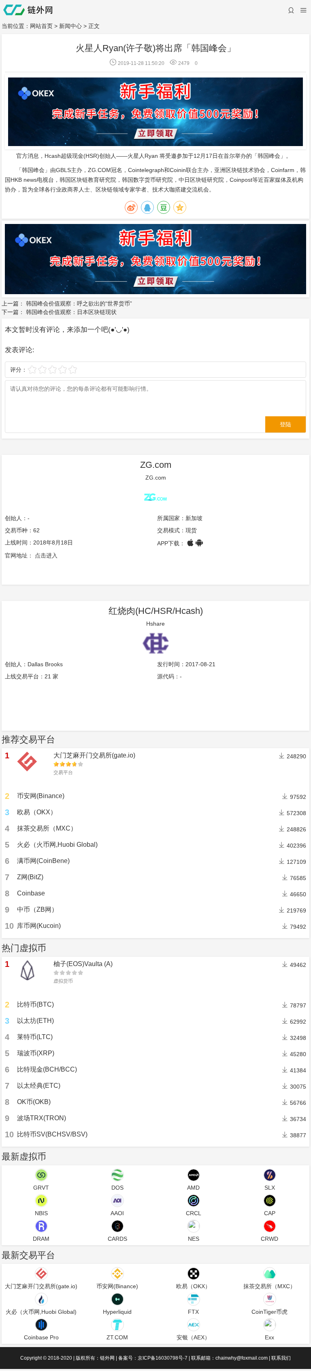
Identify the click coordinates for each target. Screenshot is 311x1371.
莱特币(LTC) (35, 1036)
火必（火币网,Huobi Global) (57, 844)
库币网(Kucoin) (39, 925)
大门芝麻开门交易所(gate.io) (94, 755)
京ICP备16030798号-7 (162, 1358)
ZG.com (155, 465)
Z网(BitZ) (30, 877)
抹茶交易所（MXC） (47, 828)
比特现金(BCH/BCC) (47, 1069)
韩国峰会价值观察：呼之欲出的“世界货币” (79, 303)
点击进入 (46, 555)
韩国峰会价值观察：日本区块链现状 (71, 312)
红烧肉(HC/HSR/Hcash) (156, 611)
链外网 (107, 1358)
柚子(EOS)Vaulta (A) (83, 963)
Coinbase (31, 893)
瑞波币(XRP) (35, 1053)
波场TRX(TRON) (41, 1118)
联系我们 (281, 1358)
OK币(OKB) (34, 1101)
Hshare (155, 623)
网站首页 (41, 26)
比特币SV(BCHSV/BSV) (52, 1134)
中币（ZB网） (37, 909)
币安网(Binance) (40, 795)
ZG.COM (99, 170)
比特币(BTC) (35, 1004)
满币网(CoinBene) (43, 860)
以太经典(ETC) (38, 1085)
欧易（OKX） (37, 812)
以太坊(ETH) (35, 1020)
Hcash (53, 156)
